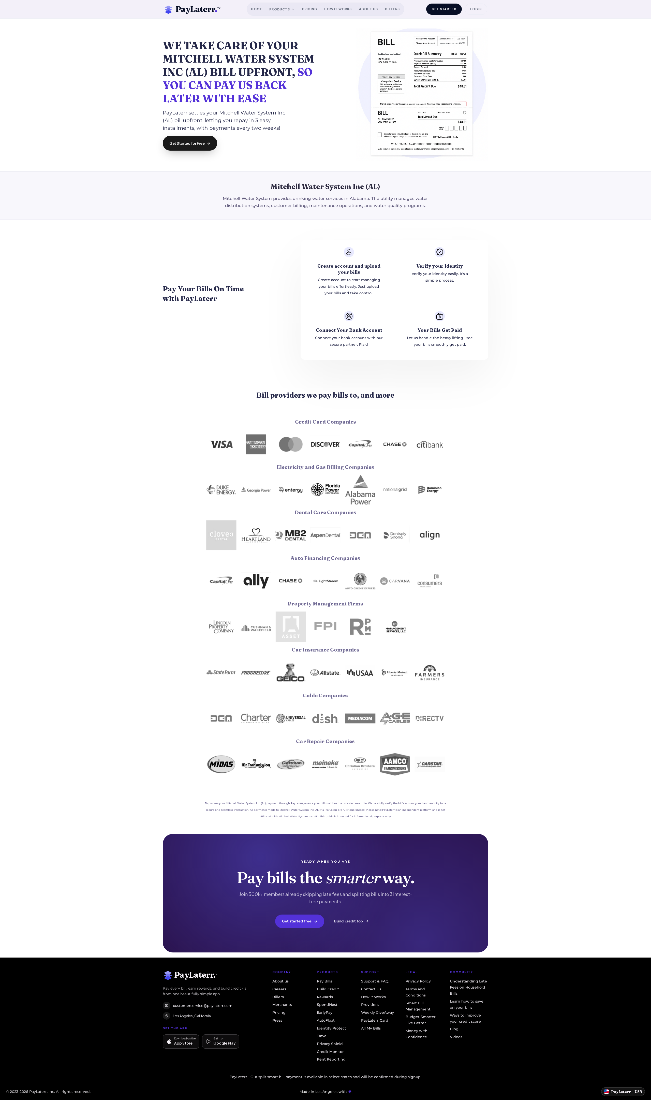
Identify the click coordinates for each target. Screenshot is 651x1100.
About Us (368, 9)
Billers (392, 9)
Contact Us (371, 989)
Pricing (309, 9)
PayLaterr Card (374, 1020)
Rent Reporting (331, 1059)
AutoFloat (326, 1020)
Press (277, 1020)
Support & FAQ (375, 981)
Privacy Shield (330, 1043)
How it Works (373, 997)
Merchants (282, 1004)
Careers (279, 989)
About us (280, 981)
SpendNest (327, 1004)
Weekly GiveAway (377, 1012)
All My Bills (371, 1028)
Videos (456, 1037)
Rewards (325, 997)
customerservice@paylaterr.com (202, 1005)
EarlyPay (324, 1012)
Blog (454, 1029)
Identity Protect (331, 1028)
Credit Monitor (330, 1051)
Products (279, 9)
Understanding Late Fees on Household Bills (468, 987)
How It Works (338, 9)
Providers (370, 1004)
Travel (322, 1036)
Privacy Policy (418, 981)
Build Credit (328, 989)
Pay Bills (324, 981)
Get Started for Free (186, 143)
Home (256, 9)
